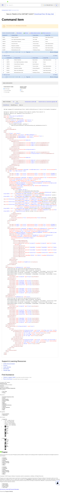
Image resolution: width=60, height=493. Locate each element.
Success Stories (5, 413)
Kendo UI (2, 385)
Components (5, 10)
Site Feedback (5, 484)
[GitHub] (5, 434)
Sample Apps (6, 370)
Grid (10, 10)
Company (4, 457)
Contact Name (35, 35)
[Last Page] (25, 52)
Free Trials (4, 391)
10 (19, 52)
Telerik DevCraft (3, 383)
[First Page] (3, 52)
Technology (4, 459)
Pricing (3, 392)
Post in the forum (7, 379)
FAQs (3, 409)
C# (13, 101)
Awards (4, 460)
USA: (9, 420)
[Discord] (5, 436)
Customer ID (5, 35)
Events (3, 408)
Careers (4, 463)
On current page (8, 90)
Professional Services (6, 405)
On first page (7, 88)
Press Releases (5, 461)
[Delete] (56, 60)
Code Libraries (7, 367)
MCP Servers (3, 388)
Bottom (22, 91)
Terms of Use (5, 483)
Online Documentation (9, 363)
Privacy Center (5, 486)
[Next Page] (23, 52)
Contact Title (47, 35)
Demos (3, 398)
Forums (5, 365)
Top (21, 89)
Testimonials (5, 415)
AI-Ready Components (10, 388)
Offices (3, 464)
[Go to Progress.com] (4, 452)
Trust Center (4, 487)
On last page (7, 92)
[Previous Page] (5, 52)
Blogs (3, 402)
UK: (9, 421)
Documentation (5, 399)
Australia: (10, 425)
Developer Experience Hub (8, 396)
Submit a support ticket (9, 377)
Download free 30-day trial (44, 14)
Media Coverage (5, 462)
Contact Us (4, 419)
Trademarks (28, 479)
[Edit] (3, 60)
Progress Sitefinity (9, 491)
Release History (5, 400)
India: (10, 422)
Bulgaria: (10, 423)
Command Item (15, 10)
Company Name (15, 35)
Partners (4, 406)
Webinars (4, 403)
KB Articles (6, 368)
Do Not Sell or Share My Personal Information (9, 489)
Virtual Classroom (6, 407)
